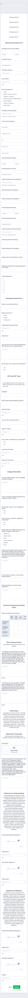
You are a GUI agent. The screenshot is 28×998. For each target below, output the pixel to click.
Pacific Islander (7, 101)
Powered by (16, 990)
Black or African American (10, 94)
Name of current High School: (10, 304)
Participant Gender (7, 70)
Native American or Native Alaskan (12, 98)
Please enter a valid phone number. (9, 116)
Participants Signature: (8, 862)
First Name (4, 54)
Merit (5, 538)
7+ (4, 292)
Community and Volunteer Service (5, 627)
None (5, 545)
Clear (21, 846)
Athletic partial (7, 536)
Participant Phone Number (9, 110)
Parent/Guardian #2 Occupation (10, 248)
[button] (25, 82)
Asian (5, 92)
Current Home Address (8, 121)
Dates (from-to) (11, 617)
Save (10, 987)
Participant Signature (8, 958)
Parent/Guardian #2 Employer (10, 239)
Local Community (8, 540)
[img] (13, 841)
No (4, 370)
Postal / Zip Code (5, 153)
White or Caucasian (9, 103)
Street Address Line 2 (6, 133)
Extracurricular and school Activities (6, 622)
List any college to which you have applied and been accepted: (13, 478)
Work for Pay (5, 635)
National (6, 542)
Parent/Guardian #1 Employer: (10, 190)
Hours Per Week (16, 617)
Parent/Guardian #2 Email (9, 218)
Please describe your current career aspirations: (11, 585)
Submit (17, 987)
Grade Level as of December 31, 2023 (12, 257)
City (2, 140)
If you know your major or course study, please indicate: (13, 575)
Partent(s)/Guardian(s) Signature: (11, 835)
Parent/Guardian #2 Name (9, 207)
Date (3, 84)
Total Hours (20, 617)
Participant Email (7, 59)
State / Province (5, 146)
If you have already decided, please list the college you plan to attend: (13, 497)
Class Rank (5, 336)
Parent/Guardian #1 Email (9, 168)
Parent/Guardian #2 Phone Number (11, 229)
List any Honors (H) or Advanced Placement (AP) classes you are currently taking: (14, 345)
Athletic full (6, 533)
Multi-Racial (7, 105)
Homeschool (7, 320)
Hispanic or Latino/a (9, 96)
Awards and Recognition (5, 632)
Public (5, 315)
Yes (5, 367)
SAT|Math (4, 391)
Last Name (16, 54)
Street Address (5, 127)
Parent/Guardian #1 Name (9, 158)
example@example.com (6, 65)
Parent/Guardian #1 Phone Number (12, 179)
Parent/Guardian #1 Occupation (11, 198)
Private (5, 317)
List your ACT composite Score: (11, 420)
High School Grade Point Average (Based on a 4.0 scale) (14, 266)
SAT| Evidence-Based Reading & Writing (12, 400)
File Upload (5, 743)
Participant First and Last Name (11, 48)
